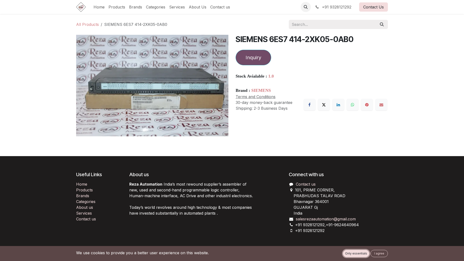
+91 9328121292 (336, 7)
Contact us (86, 219)
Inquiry (253, 57)
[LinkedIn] (338, 104)
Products (84, 190)
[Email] (381, 104)
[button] (306, 7)
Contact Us (373, 7)
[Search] (382, 24)
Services (84, 213)
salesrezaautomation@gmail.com (326, 219)
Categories (85, 201)
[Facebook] (309, 104)
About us (84, 207)
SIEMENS (261, 90)
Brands (82, 195)
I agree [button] (379, 253)
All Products (87, 24)
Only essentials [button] (356, 253)
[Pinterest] (367, 104)
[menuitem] (99, 7)
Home (81, 184)
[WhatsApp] (352, 104)
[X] (324, 104)
